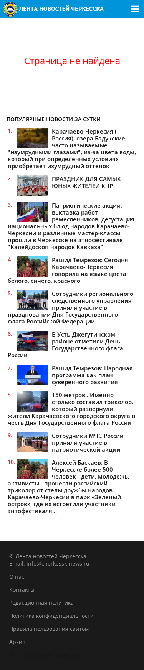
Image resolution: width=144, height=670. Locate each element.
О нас (16, 576)
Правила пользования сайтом (49, 628)
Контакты (22, 589)
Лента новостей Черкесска (44, 654)
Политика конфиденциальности (51, 615)
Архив (17, 641)
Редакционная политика (41, 602)
